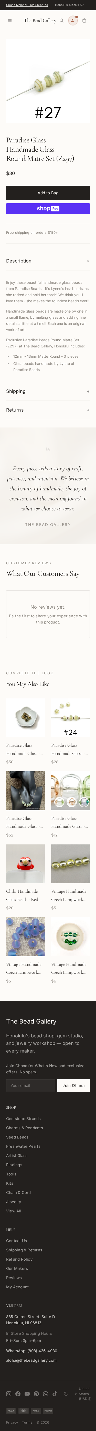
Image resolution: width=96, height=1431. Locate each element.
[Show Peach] (72, 802)
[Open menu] (9, 20)
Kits (9, 1183)
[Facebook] (17, 1393)
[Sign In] (73, 20)
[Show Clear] (59, 802)
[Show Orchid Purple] (84, 802)
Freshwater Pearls (23, 1146)
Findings (14, 1164)
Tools (11, 1174)
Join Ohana (73, 1085)
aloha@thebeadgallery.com (31, 1360)
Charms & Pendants (24, 1127)
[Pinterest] (36, 1393)
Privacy (12, 1422)
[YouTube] (27, 1393)
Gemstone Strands (23, 1118)
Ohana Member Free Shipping (27, 5)
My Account (17, 1286)
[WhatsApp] (45, 1393)
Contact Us (16, 1240)
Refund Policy (19, 1259)
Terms (27, 1422)
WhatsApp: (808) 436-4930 (31, 1350)
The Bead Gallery (40, 20)
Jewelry (13, 1201)
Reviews (14, 1277)
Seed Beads (17, 1137)
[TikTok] (54, 1393)
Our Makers (17, 1268)
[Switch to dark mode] (66, 1393)
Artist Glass (17, 1155)
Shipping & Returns (24, 1250)
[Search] (61, 20)
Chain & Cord (18, 1192)
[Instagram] (8, 1393)
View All (13, 1211)
